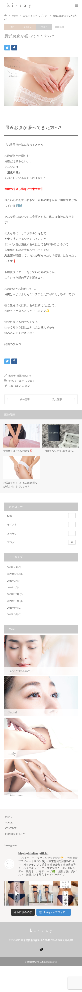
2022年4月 (12, 567)
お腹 (10, 386)
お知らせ (40, 533)
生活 (12, 27)
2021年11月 (13, 601)
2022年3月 (12, 574)
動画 (40, 515)
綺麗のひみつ (24, 375)
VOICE (9, 822)
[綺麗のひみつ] (19, 6)
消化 (27, 386)
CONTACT (10, 828)
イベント (40, 524)
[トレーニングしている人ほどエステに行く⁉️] (23, 399)
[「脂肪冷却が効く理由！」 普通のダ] (65, 893)
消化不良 (19, 386)
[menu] (76, 6)
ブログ (44, 27)
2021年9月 (12, 607)
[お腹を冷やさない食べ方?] (59, 399)
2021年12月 (13, 594)
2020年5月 (12, 614)
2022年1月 (12, 587)
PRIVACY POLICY (15, 834)
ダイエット (28, 27)
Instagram (41, 948)
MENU (8, 816)
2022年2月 (12, 580)
